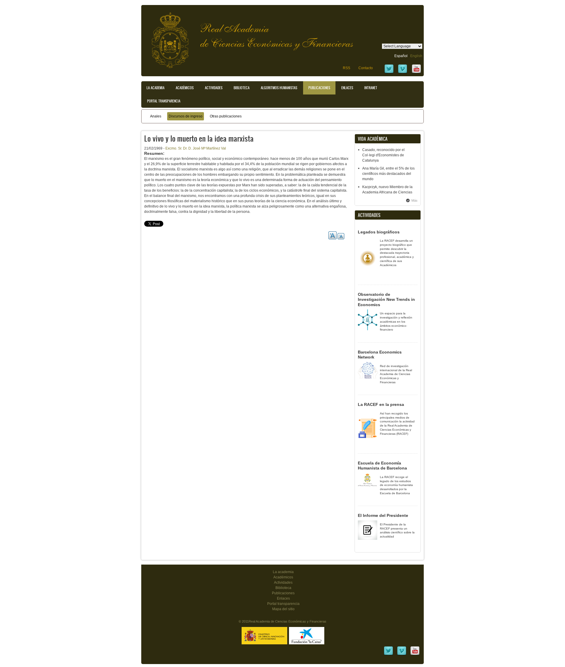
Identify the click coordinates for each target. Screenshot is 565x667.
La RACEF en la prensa (381, 404)
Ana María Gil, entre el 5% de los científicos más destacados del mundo (388, 173)
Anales (155, 116)
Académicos (185, 87)
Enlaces (347, 87)
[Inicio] (166, 37)
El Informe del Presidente (383, 515)
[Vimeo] (402, 73)
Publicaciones (319, 87)
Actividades (213, 87)
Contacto (365, 68)
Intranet (370, 87)
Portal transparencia (163, 101)
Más (414, 200)
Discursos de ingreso (185, 116)
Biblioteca (242, 87)
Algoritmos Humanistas (279, 87)
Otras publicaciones (226, 116)
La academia (283, 572)
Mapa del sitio (283, 609)
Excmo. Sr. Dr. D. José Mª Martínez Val (195, 148)
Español (401, 56)
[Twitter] (389, 73)
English (416, 56)
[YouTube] (416, 73)
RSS (346, 68)
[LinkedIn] (388, 654)
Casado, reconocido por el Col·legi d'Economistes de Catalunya (383, 155)
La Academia (155, 87)
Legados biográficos (379, 232)
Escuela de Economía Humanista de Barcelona (382, 466)
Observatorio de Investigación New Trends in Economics (386, 299)
